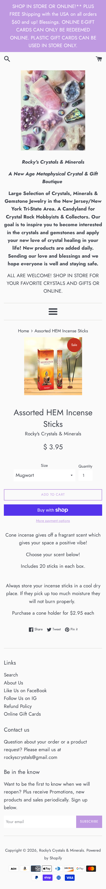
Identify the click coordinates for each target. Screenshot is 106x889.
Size (44, 465)
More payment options (53, 520)
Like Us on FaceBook (25, 690)
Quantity (85, 466)
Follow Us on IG (20, 698)
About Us (13, 682)
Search (11, 674)
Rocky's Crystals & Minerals (61, 850)
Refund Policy (18, 706)
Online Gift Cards (22, 713)
